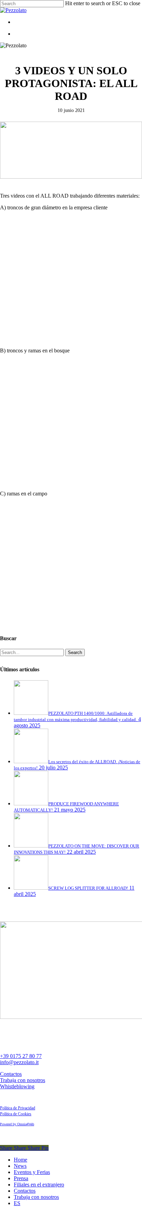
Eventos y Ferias (32, 1172)
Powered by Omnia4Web (17, 1124)
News (20, 1166)
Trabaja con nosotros (22, 1080)
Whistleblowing (17, 1086)
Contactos (11, 1074)
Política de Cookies (15, 1113)
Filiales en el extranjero (39, 1184)
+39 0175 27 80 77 (21, 1056)
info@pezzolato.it (19, 1062)
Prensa (21, 1178)
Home (20, 1160)
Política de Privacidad (17, 1108)
